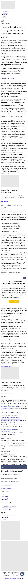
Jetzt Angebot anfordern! (6, 366)
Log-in (4, 17)
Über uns (5, 13)
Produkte (5, 499)
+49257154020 (7, 485)
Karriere (5, 14)
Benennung (6, 494)
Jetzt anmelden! (14, 301)
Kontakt (5, 519)
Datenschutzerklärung (17, 578)
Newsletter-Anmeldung (9, 516)
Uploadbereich (7, 509)
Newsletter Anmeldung (6, 393)
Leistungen (6, 11)
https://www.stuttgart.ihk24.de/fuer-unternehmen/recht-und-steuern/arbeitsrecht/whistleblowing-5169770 (12, 431)
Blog (4, 16)
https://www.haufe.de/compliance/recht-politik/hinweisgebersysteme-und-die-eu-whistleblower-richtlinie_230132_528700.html (11, 419)
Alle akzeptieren (4, 454)
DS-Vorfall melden (7, 507)
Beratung (5, 496)
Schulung (5, 498)
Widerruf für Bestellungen (9, 506)
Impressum (8, 578)
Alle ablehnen (12, 454)
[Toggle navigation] (2, 21)
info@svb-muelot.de (7, 488)
